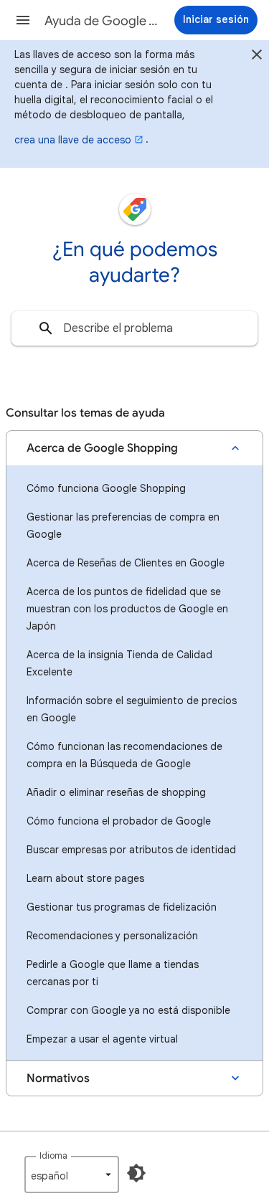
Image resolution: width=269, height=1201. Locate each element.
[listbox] (71, 1174)
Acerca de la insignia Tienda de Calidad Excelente (119, 663)
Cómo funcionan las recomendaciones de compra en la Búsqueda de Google (124, 755)
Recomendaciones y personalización (112, 935)
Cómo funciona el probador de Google (119, 821)
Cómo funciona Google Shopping (106, 488)
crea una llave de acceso (72, 139)
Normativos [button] (58, 1078)
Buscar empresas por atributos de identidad (131, 849)
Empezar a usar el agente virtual (102, 1039)
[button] (23, 20)
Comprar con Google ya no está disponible (128, 1010)
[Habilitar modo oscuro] (136, 1173)
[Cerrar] (256, 56)
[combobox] (134, 328)
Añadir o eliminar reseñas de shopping (116, 792)
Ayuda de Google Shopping (102, 21)
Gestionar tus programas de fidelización (122, 907)
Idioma (53, 1155)
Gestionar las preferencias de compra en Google (123, 526)
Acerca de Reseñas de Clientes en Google (126, 562)
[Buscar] (46, 328)
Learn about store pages (85, 878)
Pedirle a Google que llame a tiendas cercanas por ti (113, 973)
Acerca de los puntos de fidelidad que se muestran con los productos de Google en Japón (127, 608)
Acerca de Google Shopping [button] (102, 448)
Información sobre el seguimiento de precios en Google (132, 709)
